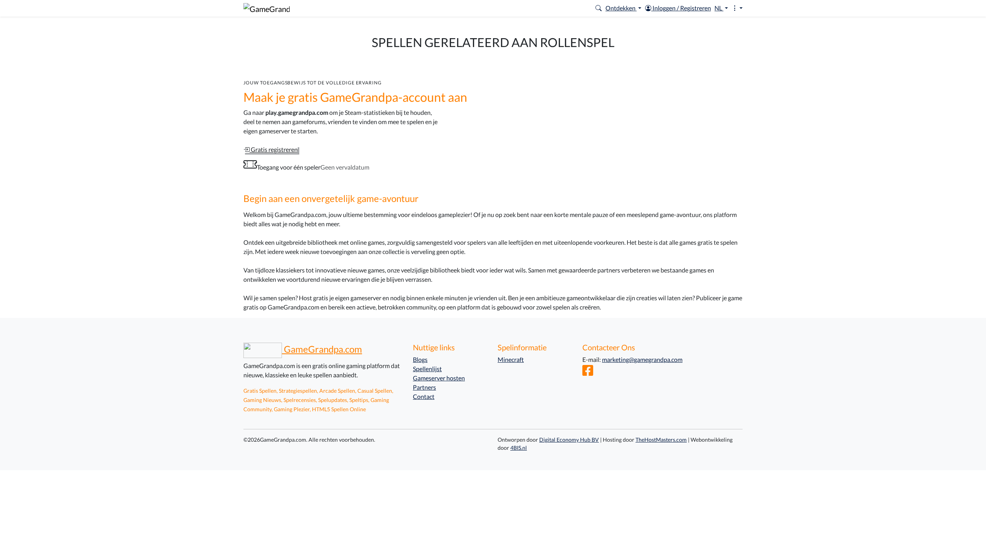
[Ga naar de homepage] (266, 8)
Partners (424, 387)
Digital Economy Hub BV (569, 439)
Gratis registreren (274, 149)
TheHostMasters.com (661, 439)
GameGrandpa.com (322, 349)
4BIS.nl (518, 447)
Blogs (420, 359)
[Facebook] (587, 372)
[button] (598, 8)
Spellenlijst (427, 368)
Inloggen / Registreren (681, 8)
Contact (423, 396)
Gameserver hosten (439, 378)
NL (718, 8)
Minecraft (511, 359)
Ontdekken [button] (621, 8)
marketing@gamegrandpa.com (642, 359)
